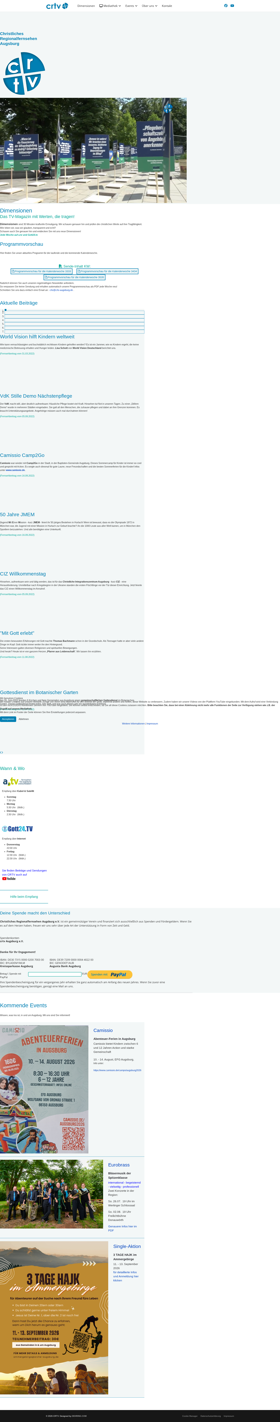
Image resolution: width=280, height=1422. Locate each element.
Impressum (152, 723)
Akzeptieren (8, 719)
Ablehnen (24, 719)
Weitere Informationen (133, 723)
